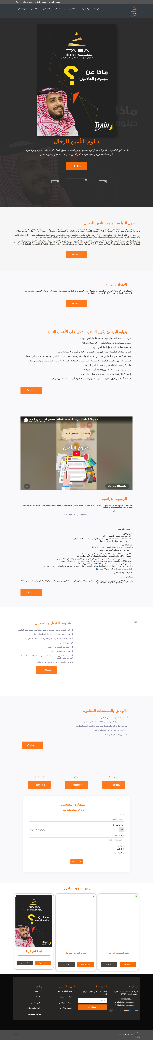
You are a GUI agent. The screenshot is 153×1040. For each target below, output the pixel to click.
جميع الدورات (28, 2)
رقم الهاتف (120, 825)
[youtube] (15, 1034)
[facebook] (17, 1034)
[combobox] (121, 829)
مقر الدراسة (119, 846)
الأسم (122, 815)
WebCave (129, 1035)
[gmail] (14, 1034)
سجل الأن (76, 861)
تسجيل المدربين (54, 2)
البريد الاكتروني (119, 836)
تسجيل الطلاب (40, 2)
